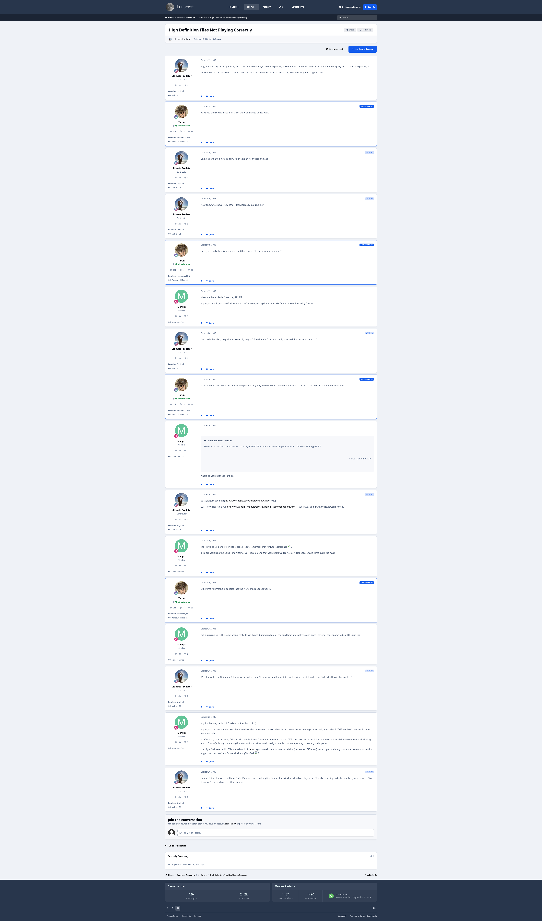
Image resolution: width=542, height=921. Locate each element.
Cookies (197, 916)
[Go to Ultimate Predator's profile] (170, 39)
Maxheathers (342, 894)
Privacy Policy (172, 916)
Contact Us (186, 916)
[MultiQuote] (201, 96)
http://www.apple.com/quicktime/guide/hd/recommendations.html (261, 506)
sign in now (230, 823)
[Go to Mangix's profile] (181, 296)
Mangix (181, 306)
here (251, 749)
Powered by (363, 916)
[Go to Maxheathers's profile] (331, 895)
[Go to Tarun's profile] (181, 111)
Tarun (181, 122)
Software (217, 39)
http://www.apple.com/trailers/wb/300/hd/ (247, 500)
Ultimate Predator (182, 39)
